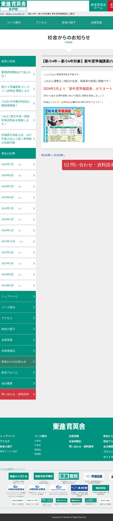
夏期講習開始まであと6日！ (15, 74)
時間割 (37, 454)
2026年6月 (7, 175)
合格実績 (96, 22)
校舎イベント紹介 (9, 451)
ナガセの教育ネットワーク (12, 469)
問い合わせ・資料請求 (15, 394)
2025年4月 (7, 252)
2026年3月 (7, 208)
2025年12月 (8, 241)
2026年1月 (7, 230)
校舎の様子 (69, 22)
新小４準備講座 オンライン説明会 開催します (15, 88)
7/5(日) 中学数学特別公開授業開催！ (15, 103)
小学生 (37, 441)
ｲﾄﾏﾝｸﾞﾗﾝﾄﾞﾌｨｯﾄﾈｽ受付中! (16, 496)
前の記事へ (46, 155)
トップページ (9, 296)
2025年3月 (7, 263)
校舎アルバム (9, 372)
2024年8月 (7, 274)
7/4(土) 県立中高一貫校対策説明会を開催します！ (15, 120)
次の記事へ (59, 155)
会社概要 (6, 383)
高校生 (37, 449)
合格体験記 (8, 350)
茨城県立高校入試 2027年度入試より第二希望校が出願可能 (16, 138)
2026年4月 (7, 197)
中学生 (37, 445)
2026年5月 (7, 186)
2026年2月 (7, 219)
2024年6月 (7, 285)
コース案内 (14, 22)
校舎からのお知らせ (13, 361)
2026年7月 (7, 164)
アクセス (41, 22)
